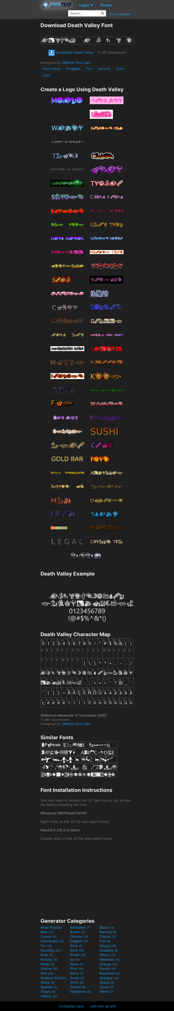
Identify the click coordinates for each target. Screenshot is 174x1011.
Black (107, 927)
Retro (76, 973)
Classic (108, 936)
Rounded (110, 973)
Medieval (110, 959)
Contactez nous (71, 1006)
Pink (76, 968)
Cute (46, 75)
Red (47, 973)
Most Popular (51, 927)
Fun (89, 68)
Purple (108, 968)
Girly (76, 946)
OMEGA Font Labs (76, 62)
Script (77, 978)
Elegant (79, 941)
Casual (48, 936)
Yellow (49, 996)
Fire (105, 941)
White (106, 991)
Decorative (51, 68)
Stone (107, 987)
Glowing (50, 950)
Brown (77, 932)
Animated (80, 927)
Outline (49, 968)
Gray (47, 955)
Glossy (108, 946)
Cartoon (104, 68)
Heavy (108, 955)
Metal (47, 964)
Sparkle (49, 987)
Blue (47, 932)
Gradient (109, 950)
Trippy (48, 991)
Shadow (109, 978)
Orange (108, 964)
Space (107, 982)
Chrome (79, 936)
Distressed (52, 941)
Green (78, 955)
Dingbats (73, 68)
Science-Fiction (55, 978)
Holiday (49, 959)
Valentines (80, 991)
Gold (77, 950)
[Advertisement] (20, 85)
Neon (76, 964)
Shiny (77, 982)
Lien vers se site (103, 1006)
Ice (75, 959)
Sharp (48, 982)
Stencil (78, 987)
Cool (120, 68)
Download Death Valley (74, 52)
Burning (108, 932)
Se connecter (119, 14)
